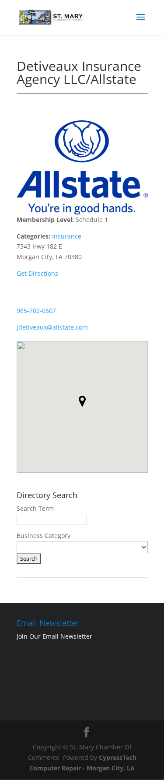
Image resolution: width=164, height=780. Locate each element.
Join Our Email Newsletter (54, 636)
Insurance (66, 236)
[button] (82, 401)
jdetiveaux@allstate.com (52, 327)
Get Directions (37, 273)
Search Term (35, 508)
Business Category (43, 535)
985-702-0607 (36, 310)
